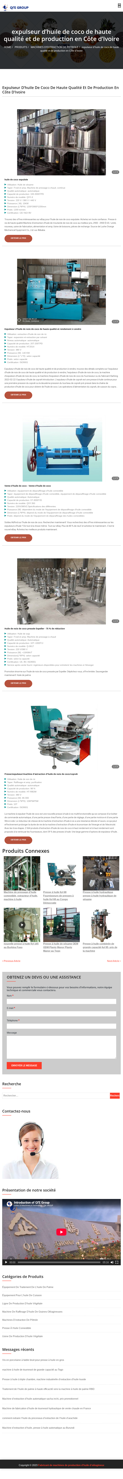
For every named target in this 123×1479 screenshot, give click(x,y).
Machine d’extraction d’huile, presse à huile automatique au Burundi (38, 1428)
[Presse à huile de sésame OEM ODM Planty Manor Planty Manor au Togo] (61, 925)
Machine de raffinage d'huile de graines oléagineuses (32, 1311)
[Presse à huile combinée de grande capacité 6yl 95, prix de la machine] (101, 925)
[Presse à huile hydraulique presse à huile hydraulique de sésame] (101, 873)
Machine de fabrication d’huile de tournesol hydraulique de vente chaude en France (46, 1408)
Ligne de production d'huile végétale (22, 1303)
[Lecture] (6, 1262)
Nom (10, 995)
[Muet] (112, 1262)
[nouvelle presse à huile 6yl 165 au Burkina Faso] (22, 925)
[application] (61, 1232)
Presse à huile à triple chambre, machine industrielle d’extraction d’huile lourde (44, 1379)
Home (7, 47)
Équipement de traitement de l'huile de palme (27, 1287)
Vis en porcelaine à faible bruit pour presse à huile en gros (33, 1360)
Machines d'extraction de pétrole (54, 47)
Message (12, 1032)
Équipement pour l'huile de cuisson (22, 1295)
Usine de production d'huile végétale (22, 1336)
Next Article (113, 961)
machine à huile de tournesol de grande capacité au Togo (32, 1369)
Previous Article (11, 961)
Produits (21, 47)
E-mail (11, 1008)
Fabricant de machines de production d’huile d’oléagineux (71, 1465)
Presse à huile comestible (16, 1328)
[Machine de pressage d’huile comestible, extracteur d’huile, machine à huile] (22, 873)
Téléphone (13, 1020)
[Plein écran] (116, 1262)
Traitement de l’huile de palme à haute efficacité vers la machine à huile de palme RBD (48, 1389)
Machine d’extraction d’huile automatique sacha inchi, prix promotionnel (40, 1398)
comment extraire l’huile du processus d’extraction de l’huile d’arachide (40, 1418)
